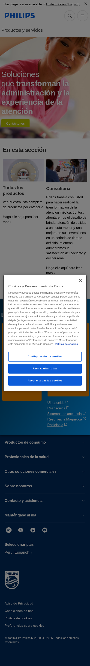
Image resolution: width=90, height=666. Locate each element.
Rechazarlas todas (45, 368)
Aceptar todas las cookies (45, 380)
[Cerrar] (80, 280)
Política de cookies (66, 344)
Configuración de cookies (45, 356)
